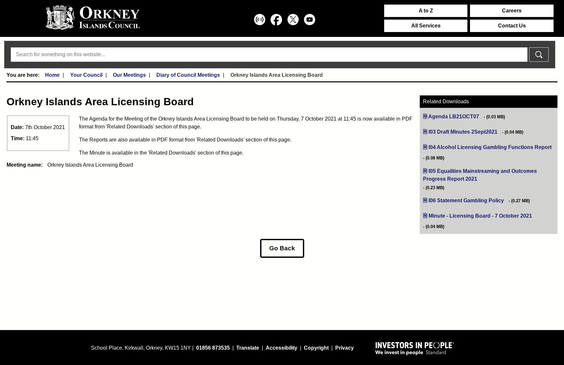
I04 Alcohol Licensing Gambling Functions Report (490, 147)
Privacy (344, 348)
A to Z (426, 10)
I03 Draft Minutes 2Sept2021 (463, 132)
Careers (512, 10)
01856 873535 (213, 348)
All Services (426, 25)
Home (52, 75)
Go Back (282, 248)
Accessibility (281, 348)
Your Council (86, 75)
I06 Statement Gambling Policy (466, 200)
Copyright (316, 348)
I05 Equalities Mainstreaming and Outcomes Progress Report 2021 (480, 175)
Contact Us (512, 25)
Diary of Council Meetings (188, 75)
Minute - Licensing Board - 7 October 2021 (480, 216)
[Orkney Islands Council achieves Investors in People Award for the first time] (415, 348)
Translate (247, 348)
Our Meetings (129, 75)
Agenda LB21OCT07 (453, 116)
